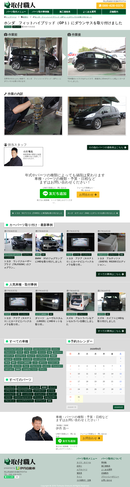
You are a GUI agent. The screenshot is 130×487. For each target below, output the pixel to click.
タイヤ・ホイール (84, 462)
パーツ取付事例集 (40, 11)
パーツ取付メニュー (16, 11)
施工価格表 (65, 11)
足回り (79, 466)
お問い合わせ (106, 480)
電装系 (79, 473)
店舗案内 (114, 11)
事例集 (104, 462)
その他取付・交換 (84, 480)
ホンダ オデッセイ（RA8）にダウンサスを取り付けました (91, 213)
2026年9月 (118, 407)
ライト (79, 476)
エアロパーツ (82, 469)
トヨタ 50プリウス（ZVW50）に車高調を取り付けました (38, 213)
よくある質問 (89, 11)
